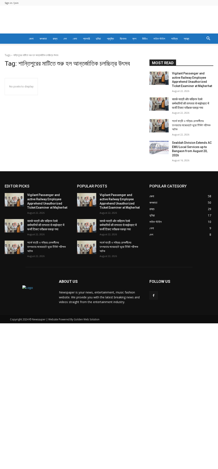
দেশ (65, 39)
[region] (109, 110)
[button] (208, 39)
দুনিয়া (98, 39)
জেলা (31, 39)
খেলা (75, 39)
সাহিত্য (174, 39)
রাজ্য (55, 39)
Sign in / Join (12, 2)
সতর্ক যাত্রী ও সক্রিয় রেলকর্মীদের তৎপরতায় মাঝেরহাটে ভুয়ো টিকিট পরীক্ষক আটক (191, 247)
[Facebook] (153, 417)
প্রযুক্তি (110, 39)
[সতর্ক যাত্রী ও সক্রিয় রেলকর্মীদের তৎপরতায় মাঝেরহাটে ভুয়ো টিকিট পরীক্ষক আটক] (159, 247)
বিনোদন (123, 39)
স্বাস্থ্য (186, 39)
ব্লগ (134, 39)
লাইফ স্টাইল (159, 39)
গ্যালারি (86, 39)
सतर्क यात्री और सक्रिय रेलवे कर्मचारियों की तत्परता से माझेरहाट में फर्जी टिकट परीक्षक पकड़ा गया (190, 225)
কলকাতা (43, 39)
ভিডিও (145, 39)
